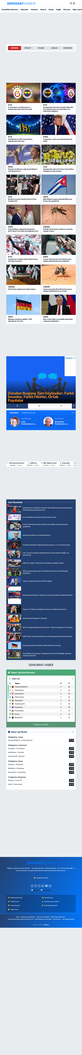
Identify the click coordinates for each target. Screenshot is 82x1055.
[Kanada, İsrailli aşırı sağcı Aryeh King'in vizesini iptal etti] (23, 155)
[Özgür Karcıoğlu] (48, 422)
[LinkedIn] (42, 885)
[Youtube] (46, 885)
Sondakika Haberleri (10, 10)
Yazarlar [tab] (14, 413)
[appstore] (35, 890)
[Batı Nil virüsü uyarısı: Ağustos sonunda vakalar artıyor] (58, 215)
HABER (48, 665)
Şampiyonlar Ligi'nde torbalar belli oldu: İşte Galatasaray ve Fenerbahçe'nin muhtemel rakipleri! (58, 109)
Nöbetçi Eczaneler (16, 897)
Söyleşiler (24, 10)
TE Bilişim (46, 925)
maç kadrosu (57, 919)
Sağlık (58, 10)
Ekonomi (66, 10)
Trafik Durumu (14, 901)
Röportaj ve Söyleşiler (28, 917)
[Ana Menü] (74, 3)
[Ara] (71, 3)
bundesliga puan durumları (43, 919)
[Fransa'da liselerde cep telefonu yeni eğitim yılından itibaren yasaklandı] (58, 245)
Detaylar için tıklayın (41, 724)
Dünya (45, 137)
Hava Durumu (49, 897)
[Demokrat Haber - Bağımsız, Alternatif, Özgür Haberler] (21, 3)
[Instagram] (39, 885)
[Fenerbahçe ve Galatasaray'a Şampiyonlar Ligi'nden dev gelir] (23, 93)
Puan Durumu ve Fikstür (51, 901)
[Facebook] (32, 885)
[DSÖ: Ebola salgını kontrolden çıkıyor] (23, 275)
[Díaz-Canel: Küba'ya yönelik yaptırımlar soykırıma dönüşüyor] (58, 305)
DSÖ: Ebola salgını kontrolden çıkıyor (22, 289)
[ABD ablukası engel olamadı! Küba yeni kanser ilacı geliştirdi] (58, 185)
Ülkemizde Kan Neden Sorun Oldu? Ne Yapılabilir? (63, 423)
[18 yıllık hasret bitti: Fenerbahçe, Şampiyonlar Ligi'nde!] (23, 125)
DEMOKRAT (36, 665)
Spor (10, 105)
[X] (35, 885)
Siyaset (43, 10)
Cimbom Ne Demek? (43, 917)
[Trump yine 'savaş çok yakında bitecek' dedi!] (58, 125)
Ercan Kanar (25, 418)
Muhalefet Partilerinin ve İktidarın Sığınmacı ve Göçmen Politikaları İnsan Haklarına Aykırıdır (29, 423)
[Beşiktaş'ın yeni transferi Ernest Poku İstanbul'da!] (23, 185)
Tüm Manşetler (15, 905)
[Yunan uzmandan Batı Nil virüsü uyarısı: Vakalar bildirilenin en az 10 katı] (58, 275)
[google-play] (45, 890)
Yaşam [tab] (41, 48)
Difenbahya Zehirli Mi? (58, 917)
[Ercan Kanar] (15, 422)
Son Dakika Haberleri (51, 905)
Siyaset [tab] (27, 48)
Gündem (34, 10)
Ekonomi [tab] (68, 48)
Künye (18, 917)
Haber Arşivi (14, 909)
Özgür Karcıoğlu (61, 418)
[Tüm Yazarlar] (73, 413)
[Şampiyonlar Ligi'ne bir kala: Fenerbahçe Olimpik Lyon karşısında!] (58, 155)
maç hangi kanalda (68, 919)
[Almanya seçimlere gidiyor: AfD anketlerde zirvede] (23, 305)
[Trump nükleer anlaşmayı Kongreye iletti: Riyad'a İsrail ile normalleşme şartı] (23, 215)
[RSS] (50, 885)
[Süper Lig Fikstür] (73, 732)
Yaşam (51, 10)
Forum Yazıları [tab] (28, 413)
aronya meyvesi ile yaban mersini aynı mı (21, 919)
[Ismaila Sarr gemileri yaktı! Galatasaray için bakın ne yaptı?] (23, 245)
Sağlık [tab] (54, 48)
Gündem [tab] (14, 48)
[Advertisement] (41, 28)
